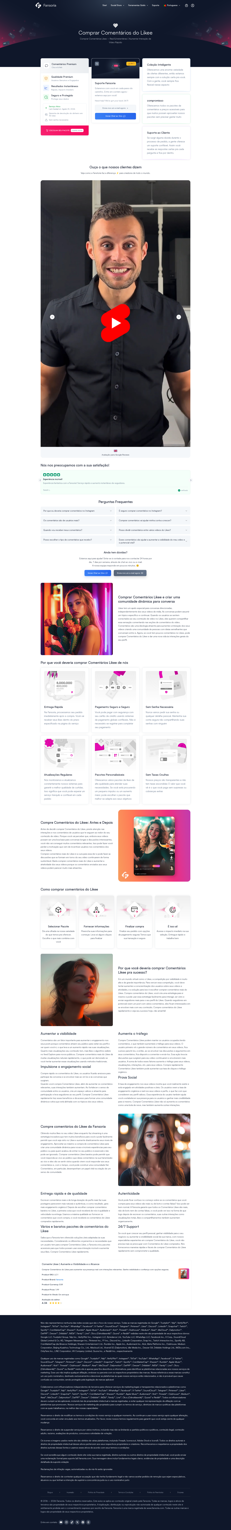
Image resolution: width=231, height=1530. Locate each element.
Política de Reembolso (155, 1492)
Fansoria (49, 5)
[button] (123, 5)
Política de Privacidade (96, 1492)
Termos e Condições (125, 1492)
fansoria (59, 1279)
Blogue (50, 1492)
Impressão (70, 1492)
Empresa (180, 1492)
